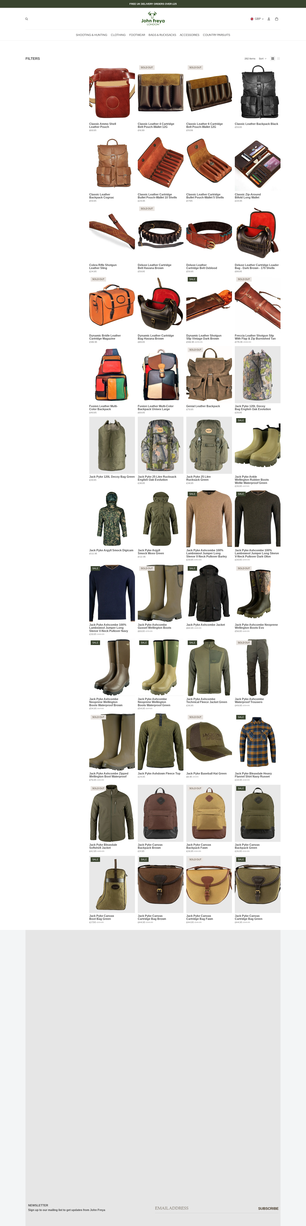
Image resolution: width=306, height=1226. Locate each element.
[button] (263, 58)
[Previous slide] (94, 92)
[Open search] (26, 19)
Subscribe (268, 1208)
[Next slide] (129, 92)
